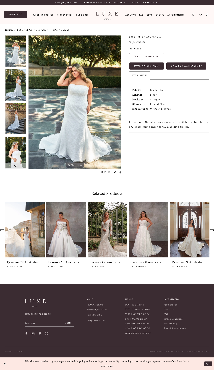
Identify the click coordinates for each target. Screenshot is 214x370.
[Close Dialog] (5, 364)
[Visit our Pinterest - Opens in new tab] (39, 333)
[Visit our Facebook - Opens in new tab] (26, 333)
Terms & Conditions (173, 319)
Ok (208, 363)
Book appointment (147, 66)
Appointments (170, 305)
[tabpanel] (15, 52)
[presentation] (25, 229)
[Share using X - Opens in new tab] (120, 172)
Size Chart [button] (136, 48)
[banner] (107, 16)
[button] (207, 14)
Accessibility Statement (175, 328)
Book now (16, 14)
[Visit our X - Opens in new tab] (46, 333)
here (109, 366)
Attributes (140, 75)
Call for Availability (186, 66)
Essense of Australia (33, 29)
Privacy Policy (170, 323)
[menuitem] (66, 2)
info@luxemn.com (96, 320)
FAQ (166, 314)
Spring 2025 (61, 29)
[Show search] (193, 14)
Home (9, 29)
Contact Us (169, 309)
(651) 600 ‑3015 (94, 315)
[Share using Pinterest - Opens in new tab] (115, 172)
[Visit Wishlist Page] (200, 14)
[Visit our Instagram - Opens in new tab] (33, 333)
